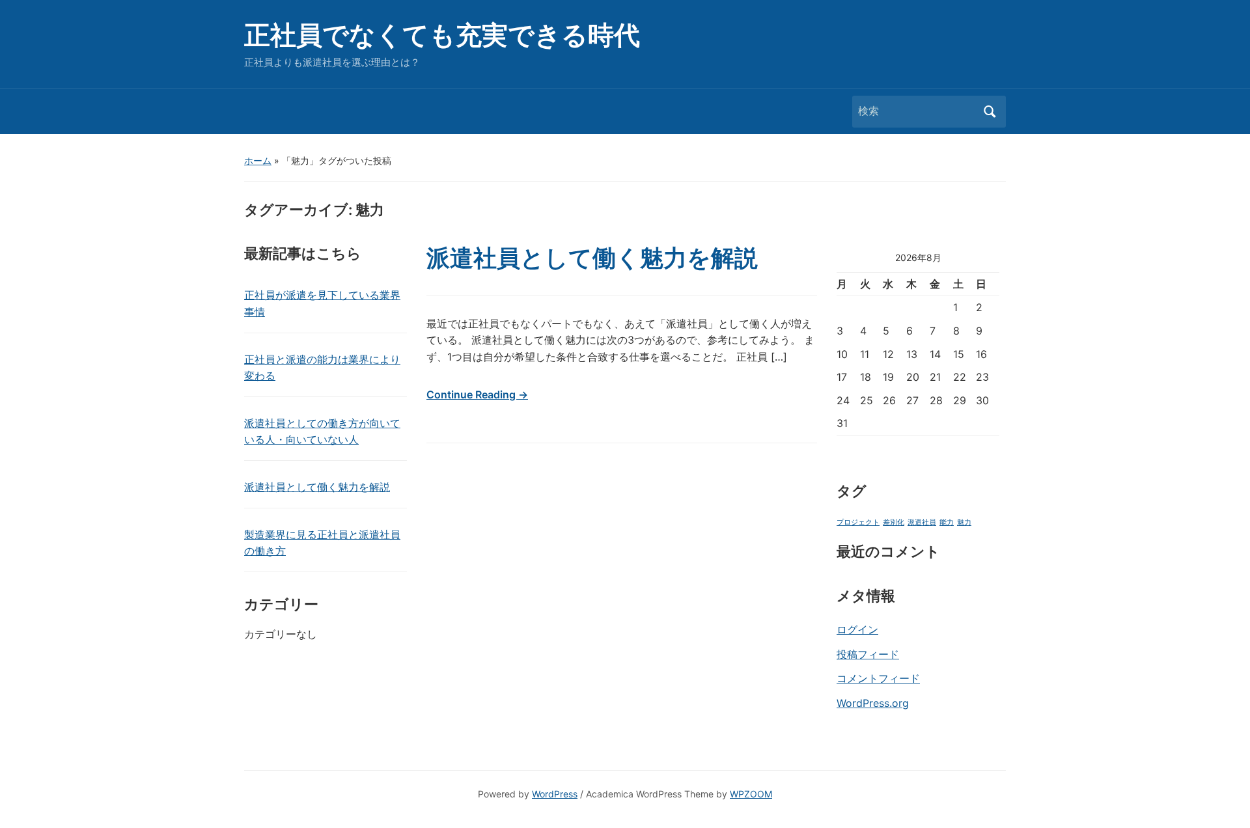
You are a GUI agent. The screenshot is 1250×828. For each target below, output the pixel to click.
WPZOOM (751, 793)
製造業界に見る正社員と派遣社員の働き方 (322, 543)
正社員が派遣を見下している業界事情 (322, 303)
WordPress (554, 793)
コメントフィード (878, 678)
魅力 (964, 522)
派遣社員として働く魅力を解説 (317, 486)
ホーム (257, 160)
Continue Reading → (477, 394)
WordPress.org (873, 703)
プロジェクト (858, 522)
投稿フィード (868, 654)
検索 (989, 112)
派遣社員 (922, 522)
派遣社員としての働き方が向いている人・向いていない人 (322, 432)
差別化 (893, 522)
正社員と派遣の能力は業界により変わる (322, 368)
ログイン (857, 629)
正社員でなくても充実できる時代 (442, 35)
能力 (946, 522)
